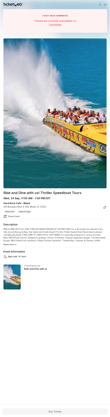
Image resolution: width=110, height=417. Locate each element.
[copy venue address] (105, 207)
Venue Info (9, 212)
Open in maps (25, 212)
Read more (8, 244)
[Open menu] (105, 4)
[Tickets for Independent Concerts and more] (13, 4)
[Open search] (100, 4)
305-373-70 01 (14, 235)
